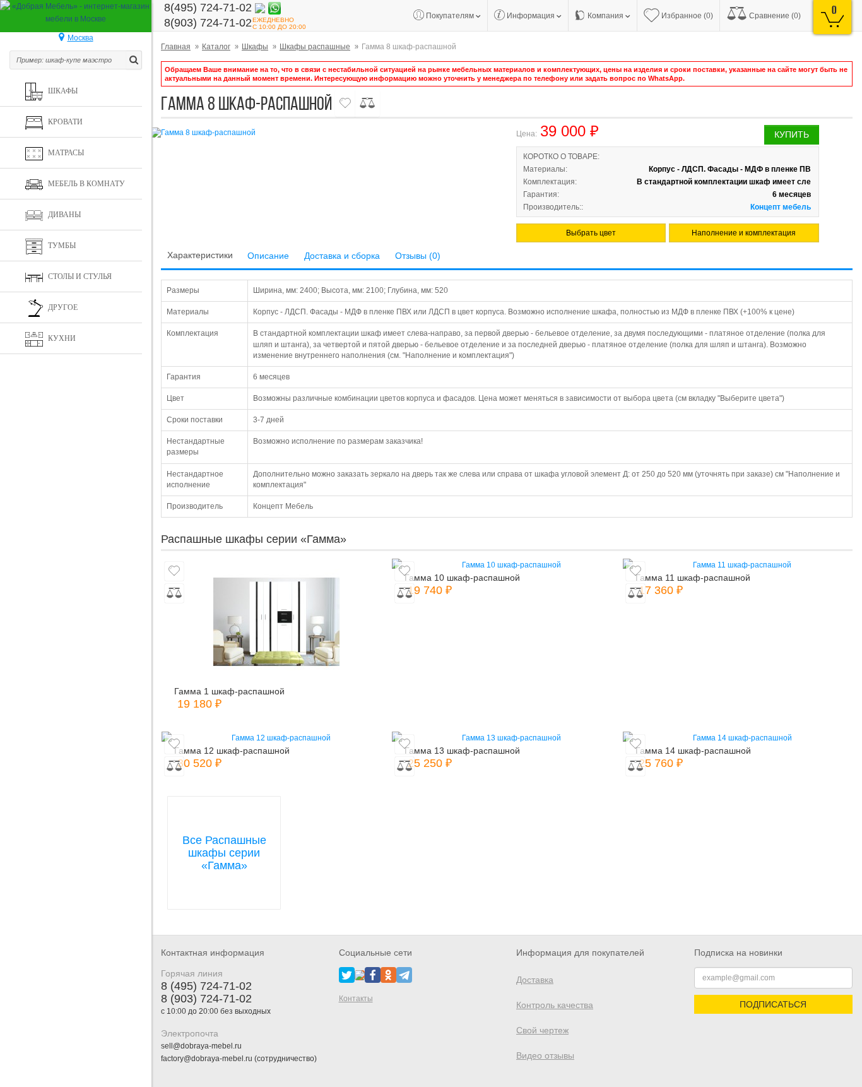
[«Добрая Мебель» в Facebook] (373, 974)
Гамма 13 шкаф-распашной (462, 750)
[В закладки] (345, 103)
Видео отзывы (545, 1055)
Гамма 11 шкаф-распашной (692, 578)
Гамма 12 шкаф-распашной (232, 750)
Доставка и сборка (342, 256)
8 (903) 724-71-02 (206, 998)
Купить (791, 134)
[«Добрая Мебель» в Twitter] (347, 974)
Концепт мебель (780, 207)
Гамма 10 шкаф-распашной (462, 578)
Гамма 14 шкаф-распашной (693, 750)
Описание (268, 256)
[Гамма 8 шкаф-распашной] (322, 133)
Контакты (356, 998)
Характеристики (200, 255)
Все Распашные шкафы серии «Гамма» (224, 853)
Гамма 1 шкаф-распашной (229, 691)
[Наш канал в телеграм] (404, 974)
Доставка (534, 980)
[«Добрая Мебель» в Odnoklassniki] (388, 974)
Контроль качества (554, 1005)
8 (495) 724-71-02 (206, 986)
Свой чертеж (542, 1030)
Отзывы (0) (417, 256)
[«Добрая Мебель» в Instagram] (360, 974)
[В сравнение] (367, 103)
